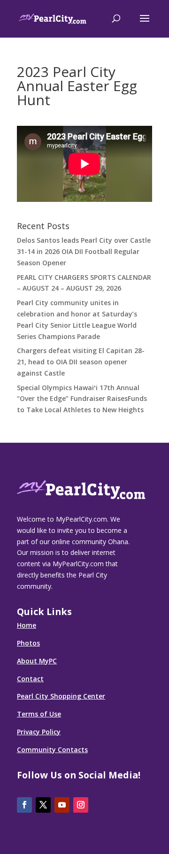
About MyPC (37, 660)
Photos (28, 643)
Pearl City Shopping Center (61, 696)
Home (26, 625)
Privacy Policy (39, 731)
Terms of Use (39, 713)
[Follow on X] (43, 805)
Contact (30, 678)
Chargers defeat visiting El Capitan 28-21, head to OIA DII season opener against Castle (81, 361)
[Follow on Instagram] (80, 805)
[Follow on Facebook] (24, 805)
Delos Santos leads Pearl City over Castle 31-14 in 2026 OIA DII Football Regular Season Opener (84, 251)
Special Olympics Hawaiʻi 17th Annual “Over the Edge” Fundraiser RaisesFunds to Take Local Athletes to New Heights (82, 399)
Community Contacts (52, 749)
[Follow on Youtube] (61, 805)
